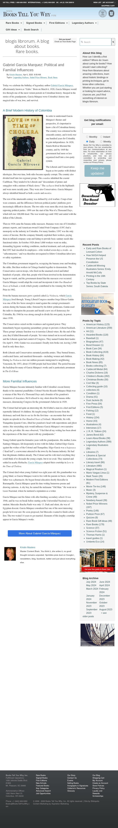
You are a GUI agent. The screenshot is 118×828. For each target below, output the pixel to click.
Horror (91, 421)
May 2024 (91, 585)
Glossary (71, 790)
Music (91, 490)
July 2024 (91, 582)
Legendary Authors (21, 77)
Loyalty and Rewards (97, 792)
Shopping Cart (108, 6)
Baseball (92, 338)
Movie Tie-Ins (96, 486)
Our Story (71, 775)
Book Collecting (97, 352)
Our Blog (96, 775)
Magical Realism (96, 469)
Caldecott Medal (96, 369)
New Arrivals (41, 783)
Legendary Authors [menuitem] (83, 23)
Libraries (92, 452)
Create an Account (100, 783)
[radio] (91, 137)
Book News (53, 77)
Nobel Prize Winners (38, 77)
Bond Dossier (94, 345)
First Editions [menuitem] (57, 23)
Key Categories (42, 788)
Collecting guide (96, 386)
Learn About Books (98, 438)
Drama (92, 397)
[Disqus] (40, 652)
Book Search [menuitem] (31, 29)
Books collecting (96, 366)
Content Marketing (40, 803)
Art (90, 331)
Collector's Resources (76, 788)
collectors (92, 390)
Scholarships (98, 796)
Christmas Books (97, 379)
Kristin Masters (15, 75)
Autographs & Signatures (77, 785)
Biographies (94, 341)
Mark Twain (94, 476)
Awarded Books (97, 335)
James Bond (95, 435)
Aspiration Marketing (60, 803)
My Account (108, 2)
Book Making (95, 359)
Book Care (94, 348)
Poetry (92, 510)
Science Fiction (96, 531)
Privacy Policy (99, 788)
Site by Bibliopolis (91, 801)
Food (90, 414)
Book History (95, 355)
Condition (92, 393)
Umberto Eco (95, 541)
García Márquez (35, 462)
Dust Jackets (94, 400)
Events (70, 780)
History (92, 417)
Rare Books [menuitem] (12, 23)
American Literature (99, 328)
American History (98, 324)
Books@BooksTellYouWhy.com (17, 805)
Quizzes (92, 517)
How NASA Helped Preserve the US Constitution (96, 258)
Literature (94, 466)
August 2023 (105, 609)
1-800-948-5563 (21, 2)
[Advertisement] (40, 590)
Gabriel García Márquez (62, 85)
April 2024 (104, 585)
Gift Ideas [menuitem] (11, 29)
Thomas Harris (95, 535)
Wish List (97, 2)
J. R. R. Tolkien (96, 431)
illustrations (93, 424)
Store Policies (98, 785)
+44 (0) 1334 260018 (66, 2)
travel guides (94, 538)
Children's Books (98, 376)
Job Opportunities (43, 793)
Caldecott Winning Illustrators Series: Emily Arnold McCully (98, 269)
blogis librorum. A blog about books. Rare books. (27, 46)
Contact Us (72, 777)
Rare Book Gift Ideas (99, 521)
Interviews (93, 428)
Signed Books (42, 777)
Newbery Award (96, 500)
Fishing (92, 410)
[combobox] (95, 42)
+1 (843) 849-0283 (48, 2)
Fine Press (94, 404)
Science (92, 528)
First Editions (94, 407)
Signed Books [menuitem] (34, 23)
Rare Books (95, 524)
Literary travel (95, 462)
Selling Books (73, 783)
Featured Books (42, 785)
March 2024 (92, 589)
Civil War (92, 383)
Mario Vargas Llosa (97, 472)
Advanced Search (43, 790)
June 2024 (104, 582)
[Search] (113, 42)
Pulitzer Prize (95, 514)
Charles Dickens (97, 372)
